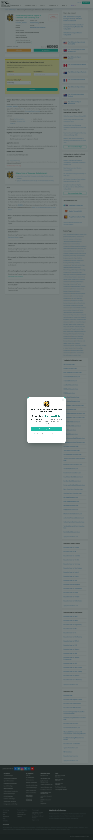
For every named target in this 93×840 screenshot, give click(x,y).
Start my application (45, 429)
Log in (54, 439)
